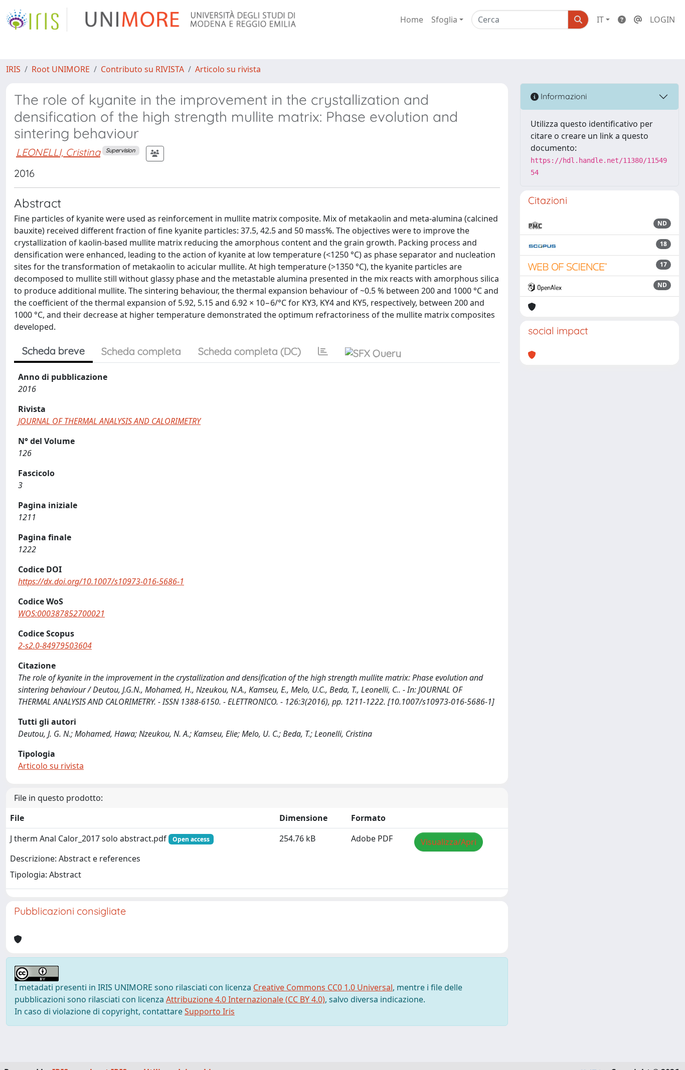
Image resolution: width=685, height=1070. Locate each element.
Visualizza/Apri (448, 841)
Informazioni (563, 96)
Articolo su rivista (228, 69)
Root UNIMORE (61, 69)
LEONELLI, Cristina (58, 152)
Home (411, 19)
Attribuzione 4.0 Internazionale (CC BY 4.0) (245, 999)
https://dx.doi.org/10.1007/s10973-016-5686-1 (101, 581)
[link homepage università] (191, 20)
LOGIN (662, 19)
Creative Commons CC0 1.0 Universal (323, 987)
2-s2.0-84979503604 (55, 645)
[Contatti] (638, 20)
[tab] (322, 351)
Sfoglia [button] (444, 19)
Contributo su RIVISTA (142, 69)
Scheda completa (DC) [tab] (249, 351)
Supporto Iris (210, 1011)
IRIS (13, 69)
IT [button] (600, 19)
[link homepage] (36, 20)
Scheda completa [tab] (141, 351)
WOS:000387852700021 (61, 613)
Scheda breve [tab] (53, 350)
